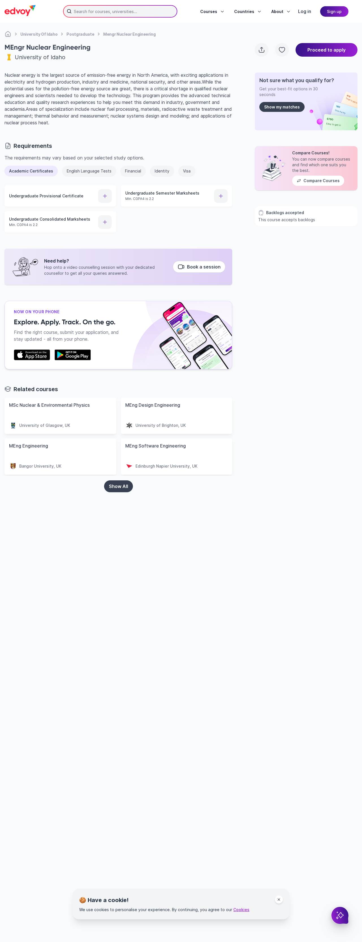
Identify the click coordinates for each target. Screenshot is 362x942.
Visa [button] (187, 171)
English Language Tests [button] (89, 171)
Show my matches (282, 107)
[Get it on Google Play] (73, 355)
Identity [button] (162, 171)
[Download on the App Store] (32, 355)
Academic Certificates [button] (31, 171)
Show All (118, 486)
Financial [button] (133, 171)
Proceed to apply (326, 50)
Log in (304, 11)
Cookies (241, 909)
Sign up (334, 11)
